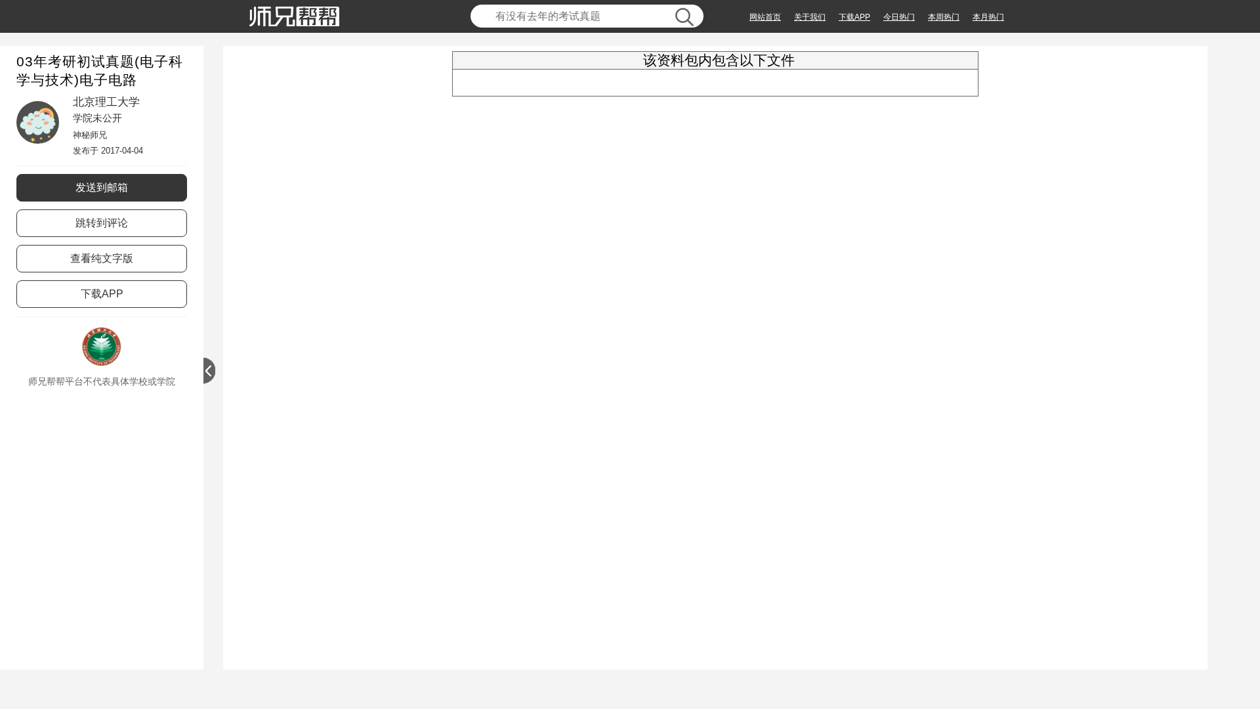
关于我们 (810, 17)
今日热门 (899, 17)
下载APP (854, 17)
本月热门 (988, 17)
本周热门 (943, 17)
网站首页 (765, 17)
